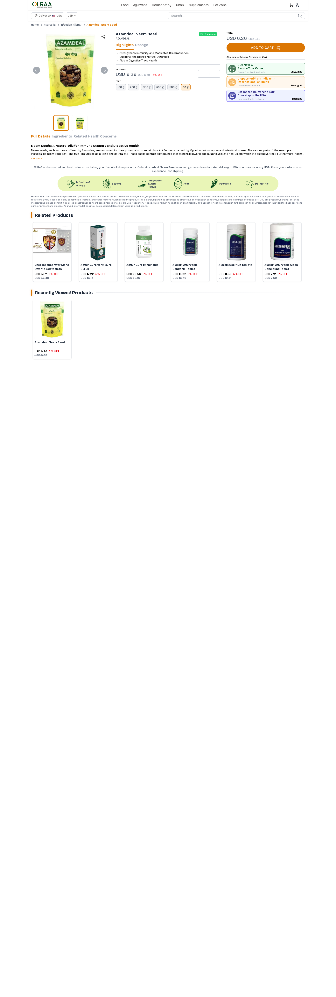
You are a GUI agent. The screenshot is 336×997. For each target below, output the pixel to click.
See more (36, 158)
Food (125, 5)
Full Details (40, 136)
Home (35, 24)
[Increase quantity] (215, 74)
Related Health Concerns (95, 136)
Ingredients (62, 136)
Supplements (199, 5)
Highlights (125, 45)
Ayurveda (140, 5)
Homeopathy (161, 5)
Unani (180, 5)
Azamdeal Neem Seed (102, 24)
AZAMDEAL (123, 38)
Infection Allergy (71, 24)
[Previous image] (36, 70)
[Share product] (103, 36)
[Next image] (104, 70)
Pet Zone (220, 5)
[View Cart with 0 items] (292, 5)
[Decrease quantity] (203, 74)
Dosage (141, 45)
